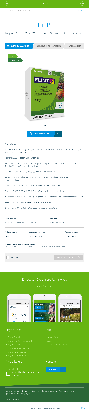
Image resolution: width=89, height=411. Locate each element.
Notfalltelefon (14, 369)
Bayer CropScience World (20, 341)
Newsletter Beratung (57, 344)
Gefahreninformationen (49, 46)
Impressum (54, 391)
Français (79, 10)
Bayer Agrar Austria (17, 352)
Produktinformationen (18, 46)
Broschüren (53, 337)
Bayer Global (14, 337)
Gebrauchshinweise (67, 391)
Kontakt (52, 369)
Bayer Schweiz (14, 344)
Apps (49, 341)
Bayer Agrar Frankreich (18, 355)
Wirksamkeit (75, 46)
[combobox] (44, 134)
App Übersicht (45, 286)
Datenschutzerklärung (40, 391)
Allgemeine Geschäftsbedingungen (17, 393)
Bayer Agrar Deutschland (19, 348)
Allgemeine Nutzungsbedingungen (17, 391)
